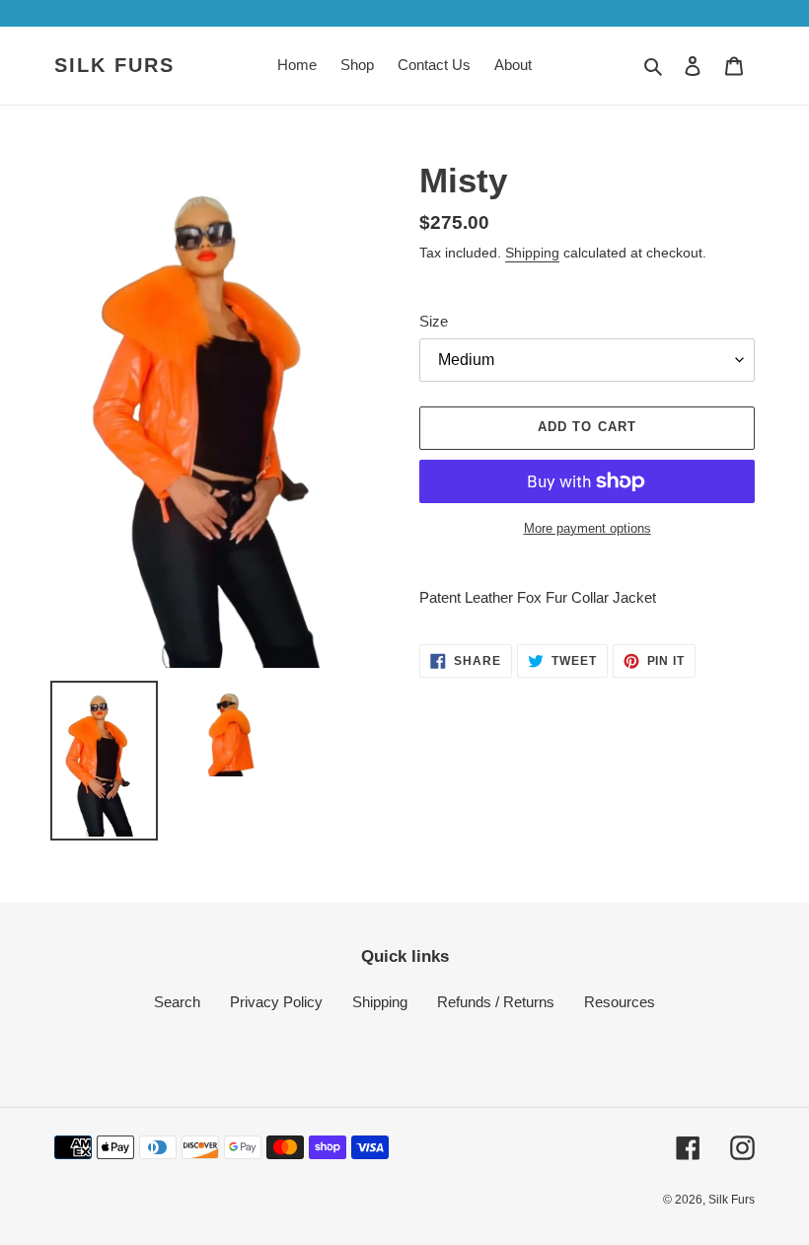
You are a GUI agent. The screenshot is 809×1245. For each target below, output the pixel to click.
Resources (619, 1001)
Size (433, 321)
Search (177, 1001)
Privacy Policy (276, 1001)
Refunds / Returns (495, 1001)
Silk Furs (114, 65)
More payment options (587, 528)
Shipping (532, 252)
